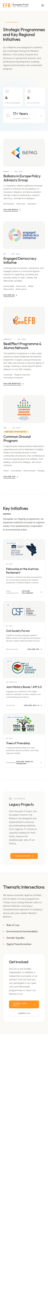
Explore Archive (22, 856)
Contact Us (24, 1013)
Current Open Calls (19, 1004)
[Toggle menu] (42, 5)
